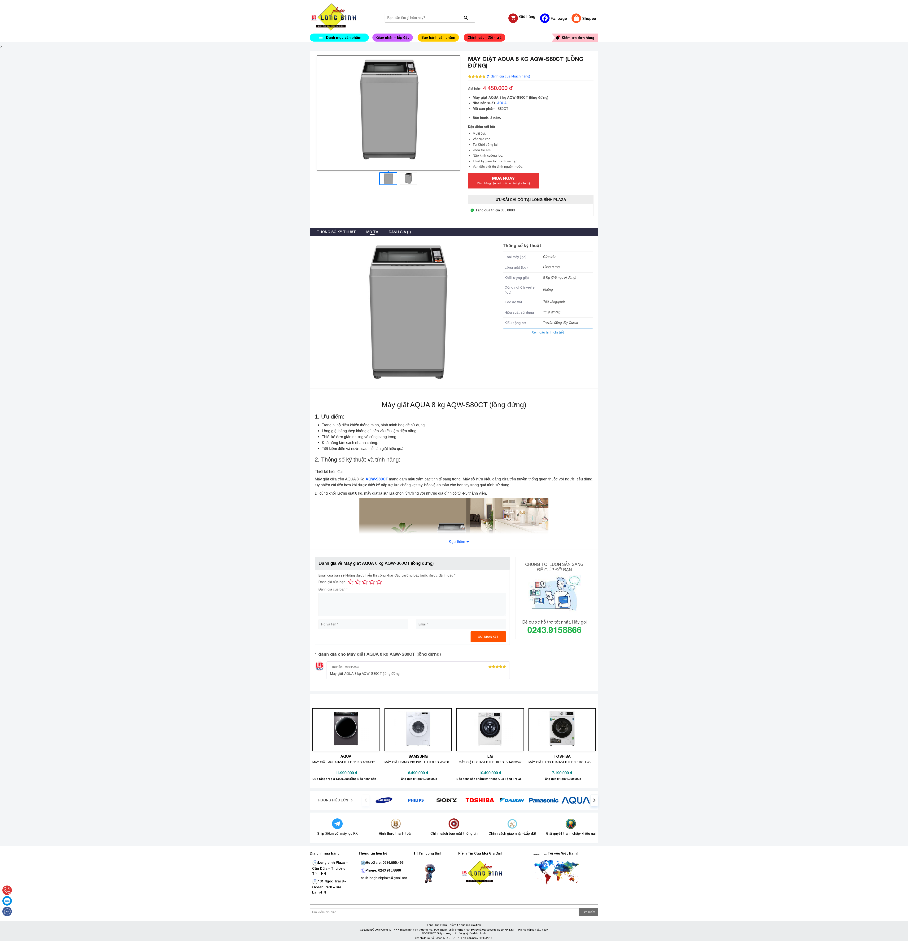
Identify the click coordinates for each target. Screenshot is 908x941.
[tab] (336, 232)
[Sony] (448, 800)
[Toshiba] (480, 800)
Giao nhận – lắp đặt (392, 37)
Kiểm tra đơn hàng (578, 38)
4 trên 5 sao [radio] (372, 582)
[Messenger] (7, 911)
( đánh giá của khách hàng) (508, 76)
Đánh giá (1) (400, 232)
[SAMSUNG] (384, 800)
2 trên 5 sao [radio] (358, 582)
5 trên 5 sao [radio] (379, 582)
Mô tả (372, 232)
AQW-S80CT (377, 479)
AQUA (501, 103)
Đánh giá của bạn (332, 582)
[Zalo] (7, 901)
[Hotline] (7, 890)
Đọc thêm (457, 541)
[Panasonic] (544, 800)
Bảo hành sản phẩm (438, 37)
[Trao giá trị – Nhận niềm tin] (339, 17)
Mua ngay (503, 180)
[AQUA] (576, 800)
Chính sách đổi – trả (484, 37)
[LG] (416, 800)
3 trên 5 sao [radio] (365, 582)
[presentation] (366, 800)
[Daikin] (512, 800)
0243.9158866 (554, 630)
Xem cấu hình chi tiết (548, 332)
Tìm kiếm (588, 912)
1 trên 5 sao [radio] (351, 582)
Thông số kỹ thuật (336, 232)
